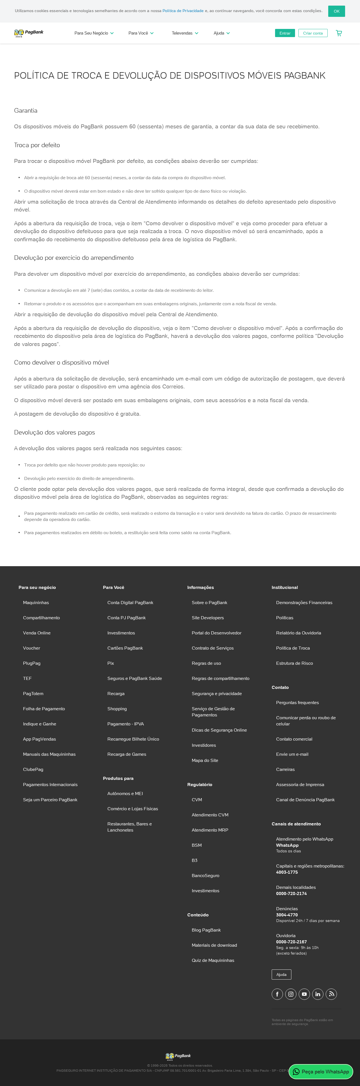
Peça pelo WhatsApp (325, 1071)
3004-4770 (287, 914)
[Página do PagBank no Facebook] (277, 994)
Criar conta (313, 33)
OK (336, 11)
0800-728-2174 (291, 893)
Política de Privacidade (183, 10)
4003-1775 (287, 872)
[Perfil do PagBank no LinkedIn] (317, 994)
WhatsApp (287, 845)
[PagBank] (30, 33)
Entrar (285, 33)
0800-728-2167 (291, 941)
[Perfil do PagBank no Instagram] (290, 994)
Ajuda (281, 974)
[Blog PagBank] (331, 994)
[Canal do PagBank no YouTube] (304, 994)
